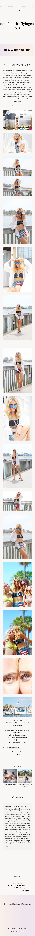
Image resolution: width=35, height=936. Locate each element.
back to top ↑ (17, 930)
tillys (17, 67)
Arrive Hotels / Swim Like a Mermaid (17, 886)
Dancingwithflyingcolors (20, 752)
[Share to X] (17, 754)
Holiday (21, 65)
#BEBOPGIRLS (24, 890)
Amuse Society (20, 64)
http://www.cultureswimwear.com (17, 737)
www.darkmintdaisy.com (15, 747)
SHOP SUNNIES (17, 732)
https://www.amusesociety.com (17, 742)
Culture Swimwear (12, 65)
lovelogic (21, 931)
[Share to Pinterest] (19, 754)
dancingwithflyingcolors (17, 25)
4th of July (7, 64)
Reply (7, 846)
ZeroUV (22, 67)
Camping (28, 64)
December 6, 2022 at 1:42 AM (20, 806)
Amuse (13, 64)
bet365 (23, 820)
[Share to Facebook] (15, 754)
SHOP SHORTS (17, 725)
